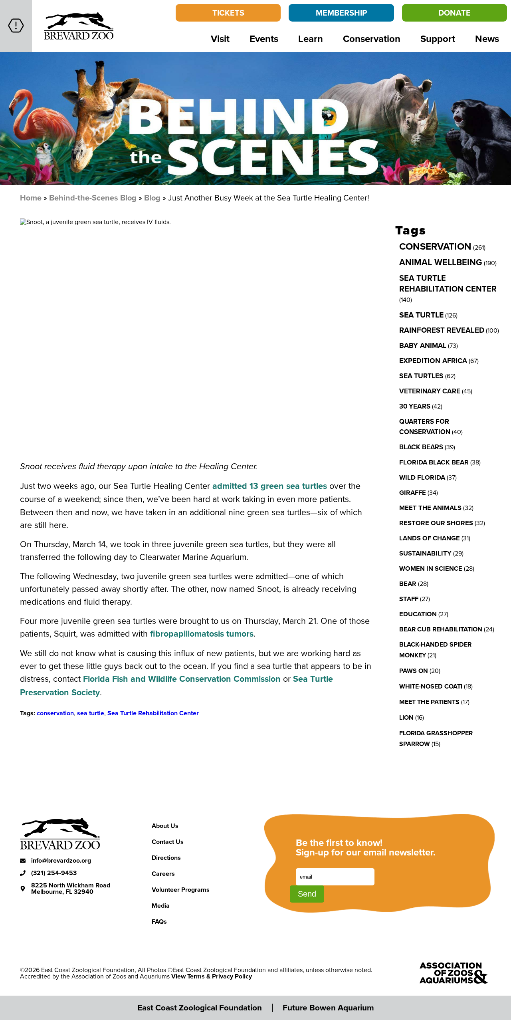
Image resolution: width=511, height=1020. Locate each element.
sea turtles (421, 376)
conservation (55, 713)
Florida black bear (434, 462)
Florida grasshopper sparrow (436, 738)
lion (406, 717)
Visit (220, 39)
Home (31, 197)
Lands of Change (429, 538)
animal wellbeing (440, 262)
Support (437, 39)
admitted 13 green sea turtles (269, 486)
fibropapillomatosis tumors (202, 633)
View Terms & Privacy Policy (211, 976)
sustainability (425, 553)
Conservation (371, 39)
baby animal (422, 345)
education (418, 614)
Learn (310, 39)
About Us (165, 825)
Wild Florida (422, 477)
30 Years (414, 406)
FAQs (159, 921)
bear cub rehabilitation (440, 629)
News (487, 39)
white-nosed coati (430, 686)
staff (408, 598)
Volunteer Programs (181, 889)
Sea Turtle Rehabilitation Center (153, 713)
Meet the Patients (429, 701)
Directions (166, 857)
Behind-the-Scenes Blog (93, 197)
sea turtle (90, 713)
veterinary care (429, 391)
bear (407, 583)
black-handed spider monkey (435, 650)
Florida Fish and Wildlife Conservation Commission (182, 679)
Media (161, 905)
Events (264, 39)
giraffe (412, 492)
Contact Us (168, 841)
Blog (152, 197)
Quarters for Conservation (424, 427)
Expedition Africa (433, 360)
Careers (163, 873)
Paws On (413, 670)
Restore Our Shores (436, 523)
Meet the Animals (430, 507)
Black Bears (421, 447)
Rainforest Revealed (441, 330)
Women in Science (430, 568)
